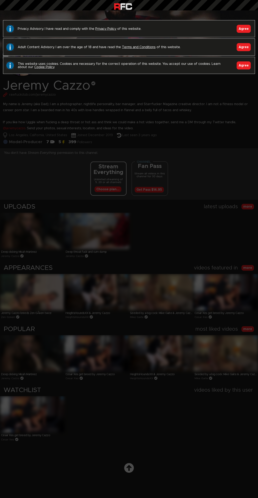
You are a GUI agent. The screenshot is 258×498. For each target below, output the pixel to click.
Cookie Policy (44, 67)
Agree (244, 28)
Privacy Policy (105, 28)
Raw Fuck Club (123, 6)
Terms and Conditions (139, 47)
